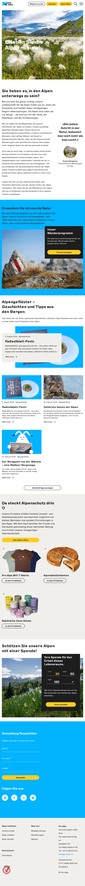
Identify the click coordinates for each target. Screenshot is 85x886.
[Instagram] (5, 800)
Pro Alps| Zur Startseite (10, 3)
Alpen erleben (8, 835)
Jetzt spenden (61, 704)
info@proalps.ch (66, 854)
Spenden (52, 4)
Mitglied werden (36, 4)
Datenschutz (8, 850)
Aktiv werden (8, 839)
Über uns (35, 826)
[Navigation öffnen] (81, 4)
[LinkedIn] (24, 800)
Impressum (7, 855)
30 (53, 673)
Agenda (34, 839)
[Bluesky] (33, 800)
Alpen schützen (9, 826)
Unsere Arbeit (8, 831)
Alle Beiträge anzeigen (42, 488)
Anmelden (20, 777)
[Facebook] (14, 800)
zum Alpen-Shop (20, 540)
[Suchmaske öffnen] (76, 4)
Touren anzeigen (64, 252)
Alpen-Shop (65, 4)
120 (53, 681)
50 (68, 673)
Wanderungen (37, 835)
